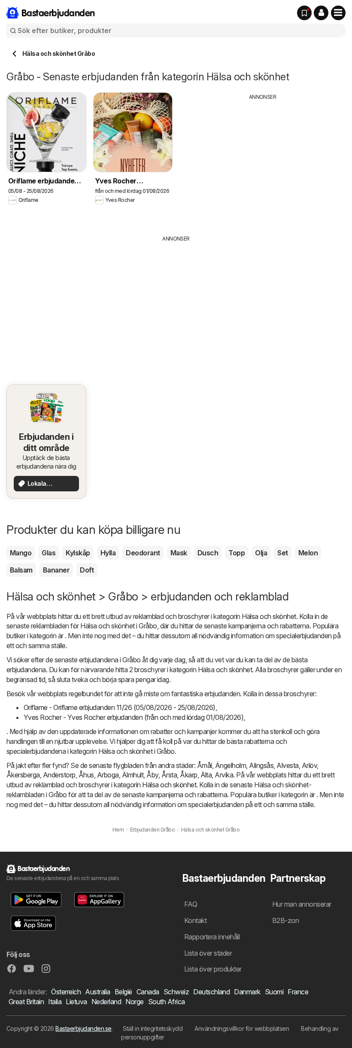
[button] (321, 13)
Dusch (207, 552)
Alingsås (261, 765)
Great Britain (26, 1001)
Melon (308, 552)
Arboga (108, 775)
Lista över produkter (213, 969)
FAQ (190, 904)
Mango (20, 552)
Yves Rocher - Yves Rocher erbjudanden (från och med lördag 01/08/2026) (133, 717)
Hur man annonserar (301, 904)
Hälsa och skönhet (269, 616)
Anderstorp (59, 775)
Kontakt (195, 920)
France (298, 991)
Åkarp (188, 775)
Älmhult (132, 775)
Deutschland (211, 991)
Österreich (66, 991)
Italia (54, 1001)
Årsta (169, 775)
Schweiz (176, 991)
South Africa (166, 1001)
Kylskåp (78, 552)
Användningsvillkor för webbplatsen (241, 1028)
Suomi (274, 991)
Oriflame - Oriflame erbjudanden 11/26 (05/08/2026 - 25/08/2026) (119, 707)
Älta (206, 775)
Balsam (21, 570)
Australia (97, 991)
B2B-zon (285, 920)
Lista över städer (208, 953)
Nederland (106, 1001)
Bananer (56, 570)
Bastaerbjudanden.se (83, 1028)
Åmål (204, 765)
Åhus (86, 775)
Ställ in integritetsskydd (152, 1028)
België (123, 991)
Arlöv (309, 765)
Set (282, 552)
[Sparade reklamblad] (304, 13)
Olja (261, 552)
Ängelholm (230, 765)
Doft (87, 570)
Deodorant (143, 552)
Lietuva (76, 1001)
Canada (148, 991)
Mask (178, 552)
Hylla (107, 552)
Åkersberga (23, 775)
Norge (134, 1001)
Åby (152, 775)
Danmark (247, 991)
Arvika (224, 775)
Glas (48, 552)
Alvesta (287, 765)
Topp (236, 552)
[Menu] (338, 13)
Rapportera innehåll (212, 936)
